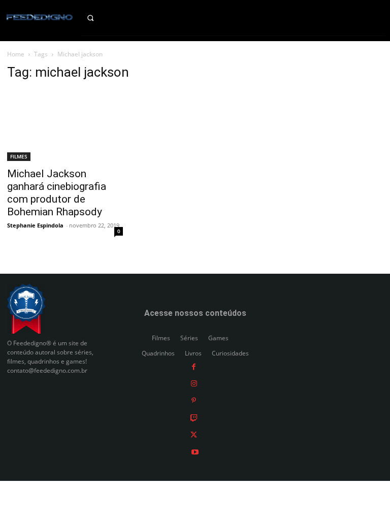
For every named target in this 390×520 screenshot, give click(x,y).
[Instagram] (194, 383)
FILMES (18, 156)
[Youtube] (195, 451)
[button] (97, 18)
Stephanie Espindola (35, 225)
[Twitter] (193, 434)
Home (15, 54)
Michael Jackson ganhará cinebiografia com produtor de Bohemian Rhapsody (56, 193)
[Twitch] (194, 417)
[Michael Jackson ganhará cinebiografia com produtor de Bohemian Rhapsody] (65, 125)
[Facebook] (194, 366)
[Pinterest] (193, 400)
